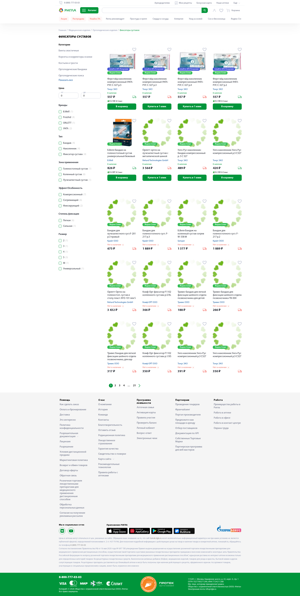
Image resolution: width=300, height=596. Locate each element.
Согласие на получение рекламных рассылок (72, 514)
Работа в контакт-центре (227, 423)
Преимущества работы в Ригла (227, 406)
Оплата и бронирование (73, 409)
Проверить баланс (147, 423)
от (62, 92)
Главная (62, 30)
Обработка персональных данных (72, 506)
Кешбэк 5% (95, 19)
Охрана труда (221, 428)
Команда (103, 415)
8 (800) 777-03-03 (78, 545)
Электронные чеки (147, 438)
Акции (64, 19)
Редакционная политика (111, 435)
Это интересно (68, 420)
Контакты (103, 420)
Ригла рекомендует (115, 19)
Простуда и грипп (138, 19)
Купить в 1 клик (157, 106)
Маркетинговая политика (74, 460)
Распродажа (78, 19)
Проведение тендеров (187, 404)
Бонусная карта (204, 3)
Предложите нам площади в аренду (185, 421)
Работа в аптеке (222, 413)
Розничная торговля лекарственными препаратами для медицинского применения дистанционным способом (71, 490)
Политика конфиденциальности (72, 426)
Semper (181, 241)
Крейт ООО (112, 241)
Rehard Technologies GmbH (155, 160)
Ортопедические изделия (104, 30)
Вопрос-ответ (144, 433)
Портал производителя (188, 415)
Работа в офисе (222, 418)
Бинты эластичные (69, 50)
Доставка (65, 415)
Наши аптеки (222, 3)
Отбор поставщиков (186, 428)
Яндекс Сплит (237, 19)
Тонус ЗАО (112, 89)
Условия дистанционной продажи (73, 453)
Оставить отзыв (106, 430)
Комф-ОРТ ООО (149, 302)
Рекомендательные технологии (109, 466)
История (103, 409)
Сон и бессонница (216, 19)
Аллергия (178, 19)
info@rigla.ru (211, 589)
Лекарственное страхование (106, 442)
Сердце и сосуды (161, 19)
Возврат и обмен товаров (73, 465)
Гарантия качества (108, 449)
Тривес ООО (183, 302)
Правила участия (146, 418)
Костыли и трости (68, 63)
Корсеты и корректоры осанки (75, 57)
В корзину (122, 106)
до (84, 92)
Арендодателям (162, 3)
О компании (105, 404)
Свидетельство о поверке (112, 454)
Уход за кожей (195, 19)
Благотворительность (110, 425)
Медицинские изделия (79, 30)
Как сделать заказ (69, 404)
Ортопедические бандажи (73, 69)
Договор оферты (69, 470)
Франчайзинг (182, 409)
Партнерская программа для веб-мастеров (188, 448)
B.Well (110, 160)
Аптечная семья (145, 407)
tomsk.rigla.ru (156, 538)
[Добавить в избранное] (134, 49)
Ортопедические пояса (71, 75)
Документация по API (187, 433)
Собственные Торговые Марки (188, 440)
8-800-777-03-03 (70, 577)
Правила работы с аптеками (108, 474)
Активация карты (146, 412)
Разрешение (66, 447)
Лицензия (65, 441)
